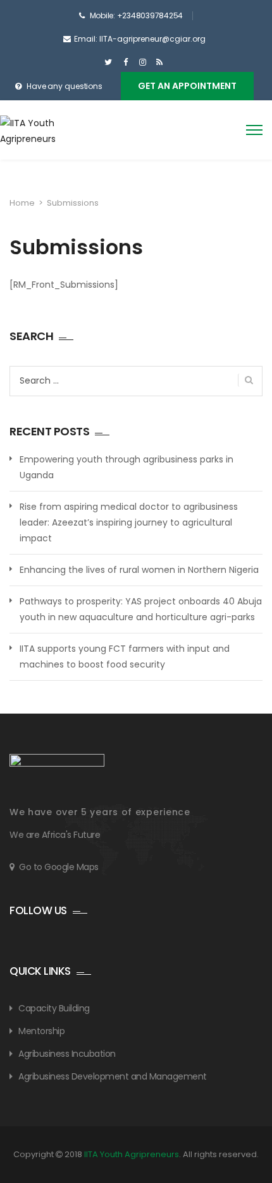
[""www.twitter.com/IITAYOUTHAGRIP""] (108, 62)
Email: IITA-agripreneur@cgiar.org (140, 38)
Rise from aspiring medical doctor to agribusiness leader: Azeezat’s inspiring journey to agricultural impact (129, 522)
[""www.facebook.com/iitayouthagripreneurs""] (125, 62)
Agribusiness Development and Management (112, 1076)
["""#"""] (159, 62)
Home (22, 203)
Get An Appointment (187, 85)
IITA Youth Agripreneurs (131, 1154)
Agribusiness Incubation (67, 1053)
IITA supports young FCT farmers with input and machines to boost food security (125, 656)
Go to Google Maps (59, 867)
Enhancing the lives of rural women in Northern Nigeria (139, 569)
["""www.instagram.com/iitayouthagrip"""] (142, 62)
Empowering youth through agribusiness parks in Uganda (126, 467)
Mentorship (41, 1031)
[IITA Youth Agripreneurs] (55, 137)
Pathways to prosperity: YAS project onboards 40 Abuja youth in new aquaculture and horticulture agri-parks (141, 609)
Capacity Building (54, 1008)
